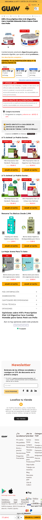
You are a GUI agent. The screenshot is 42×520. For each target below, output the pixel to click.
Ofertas (37, 461)
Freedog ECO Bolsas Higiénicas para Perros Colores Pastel (11, 238)
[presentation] (3, 156)
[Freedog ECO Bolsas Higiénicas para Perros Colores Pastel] (11, 225)
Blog (27, 472)
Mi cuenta (19, 440)
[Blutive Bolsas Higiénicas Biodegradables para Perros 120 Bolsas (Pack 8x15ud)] (30, 225)
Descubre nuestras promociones (29, 80)
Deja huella (30, 465)
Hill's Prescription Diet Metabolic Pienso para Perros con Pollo (11, 162)
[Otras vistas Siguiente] (8, 47)
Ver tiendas (21, 419)
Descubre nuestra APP (29, 477)
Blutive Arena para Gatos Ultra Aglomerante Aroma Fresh (30, 276)
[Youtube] (31, 391)
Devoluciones (21, 453)
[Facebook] (23, 391)
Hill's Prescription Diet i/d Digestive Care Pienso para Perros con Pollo (31, 162)
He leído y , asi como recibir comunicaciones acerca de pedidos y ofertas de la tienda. (21, 380)
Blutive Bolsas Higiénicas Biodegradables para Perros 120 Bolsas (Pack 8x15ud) (31, 238)
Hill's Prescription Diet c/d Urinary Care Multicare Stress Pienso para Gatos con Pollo (30, 200)
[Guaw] (11, 8)
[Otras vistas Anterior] (2, 30)
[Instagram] (27, 391)
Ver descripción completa (11, 57)
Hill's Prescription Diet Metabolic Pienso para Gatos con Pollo (11, 200)
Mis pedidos (20, 443)
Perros (37, 443)
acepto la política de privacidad (23, 378)
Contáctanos (20, 445)
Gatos (37, 440)
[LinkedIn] (36, 391)
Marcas (37, 458)
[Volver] (2, 16)
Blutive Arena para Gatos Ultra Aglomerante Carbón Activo (11, 276)
